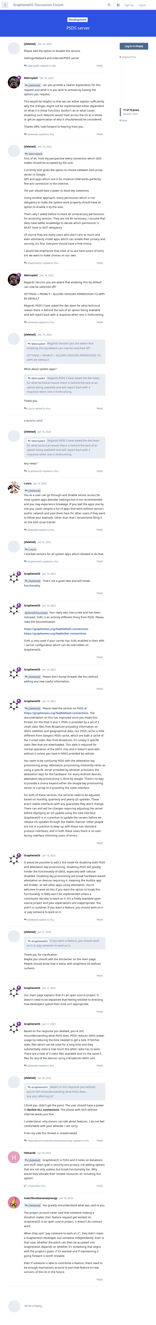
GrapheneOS (39, 941)
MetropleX (35, 154)
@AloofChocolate (36, 613)
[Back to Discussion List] (5, 5)
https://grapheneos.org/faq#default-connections (56, 629)
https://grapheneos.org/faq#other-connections (55, 633)
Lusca (32, 549)
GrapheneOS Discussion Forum (38, 4)
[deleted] (34, 85)
